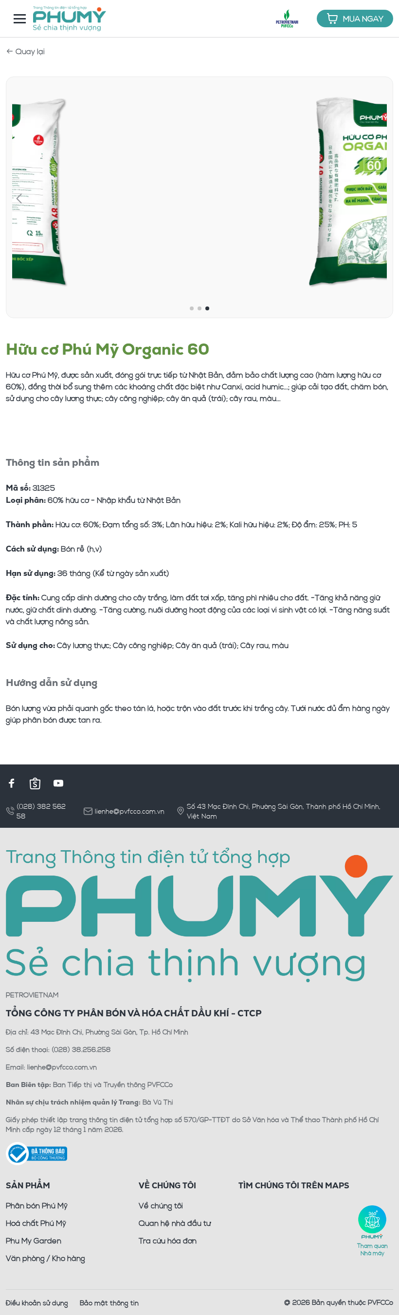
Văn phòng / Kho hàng (45, 1258)
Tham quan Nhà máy (372, 1249)
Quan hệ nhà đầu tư (175, 1223)
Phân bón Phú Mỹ (37, 1205)
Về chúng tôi (161, 1205)
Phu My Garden (33, 1240)
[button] (18, 199)
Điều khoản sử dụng (37, 1302)
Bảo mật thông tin (109, 1302)
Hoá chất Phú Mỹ (36, 1223)
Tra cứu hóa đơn (168, 1240)
